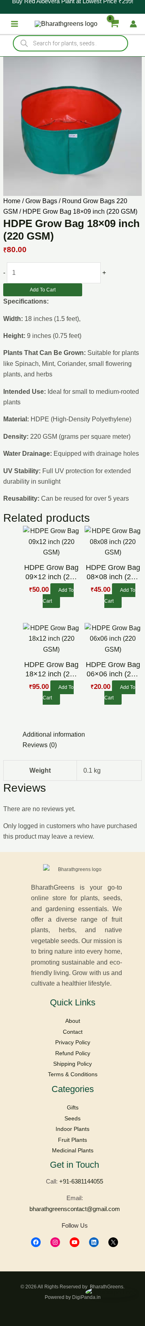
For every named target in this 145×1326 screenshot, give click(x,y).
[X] (113, 1242)
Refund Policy (72, 1053)
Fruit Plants (72, 1140)
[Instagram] (55, 1242)
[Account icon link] (133, 24)
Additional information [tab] (54, 734)
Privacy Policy (72, 1042)
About (72, 1021)
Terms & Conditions (72, 1074)
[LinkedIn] (94, 1242)
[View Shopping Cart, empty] (114, 23)
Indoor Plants (72, 1129)
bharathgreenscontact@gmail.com (74, 1208)
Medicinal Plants (72, 1150)
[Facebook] (36, 1242)
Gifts (73, 1107)
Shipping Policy (72, 1063)
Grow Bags (41, 201)
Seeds (72, 1118)
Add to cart (43, 290)
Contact (73, 1031)
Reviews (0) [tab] (40, 745)
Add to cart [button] (58, 595)
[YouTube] (74, 1242)
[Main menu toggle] (14, 24)
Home (12, 201)
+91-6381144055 (81, 1181)
